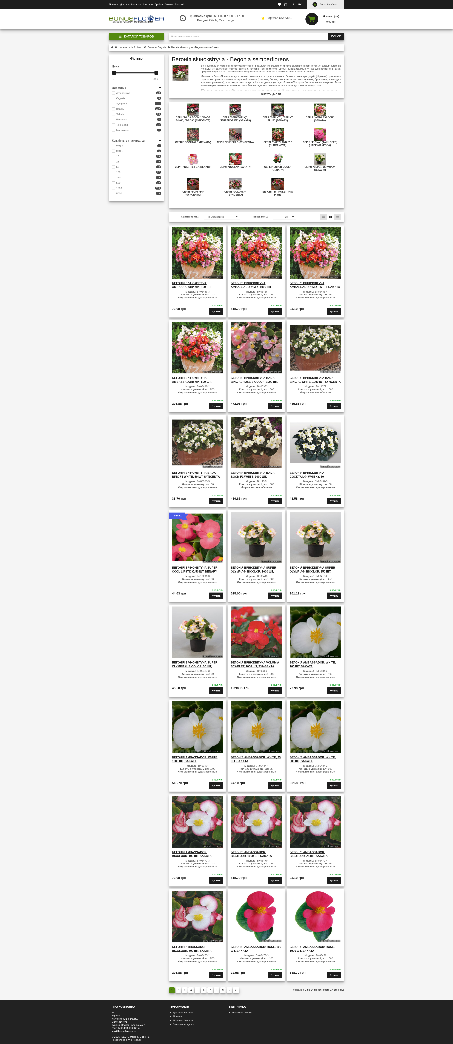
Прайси (158, 4)
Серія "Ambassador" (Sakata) (320, 119)
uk (300, 4)
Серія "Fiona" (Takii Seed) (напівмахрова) (320, 144)
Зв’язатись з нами (242, 1012)
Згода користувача (183, 1024)
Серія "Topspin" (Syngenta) (193, 193)
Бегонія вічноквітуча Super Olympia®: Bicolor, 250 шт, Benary (312, 571)
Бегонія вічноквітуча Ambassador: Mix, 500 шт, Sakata (191, 381)
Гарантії (179, 4)
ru (294, 4)
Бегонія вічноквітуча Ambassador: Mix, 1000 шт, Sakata (251, 287)
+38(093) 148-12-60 (277, 18)
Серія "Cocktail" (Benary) (193, 142)
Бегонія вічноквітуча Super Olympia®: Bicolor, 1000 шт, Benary (253, 571)
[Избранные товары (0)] (279, 4)
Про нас (113, 4)
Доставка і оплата (130, 4)
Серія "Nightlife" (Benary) (193, 166)
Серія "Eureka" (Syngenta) (235, 142)
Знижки (169, 4)
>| (236, 990)
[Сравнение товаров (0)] (285, 4)
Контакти (147, 4)
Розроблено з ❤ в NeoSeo (127, 1039)
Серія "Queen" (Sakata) (235, 166)
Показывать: (260, 216)
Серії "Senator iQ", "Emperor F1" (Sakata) (235, 119)
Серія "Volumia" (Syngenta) (235, 193)
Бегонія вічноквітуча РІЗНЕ (277, 193)
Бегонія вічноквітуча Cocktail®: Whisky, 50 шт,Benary (307, 476)
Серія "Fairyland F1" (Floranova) (277, 144)
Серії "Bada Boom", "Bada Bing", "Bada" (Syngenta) (193, 119)
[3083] (156, 73)
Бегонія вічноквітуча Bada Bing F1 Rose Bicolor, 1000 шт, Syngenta (254, 381)
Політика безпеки (183, 1020)
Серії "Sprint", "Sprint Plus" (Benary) (278, 119)
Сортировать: (190, 216)
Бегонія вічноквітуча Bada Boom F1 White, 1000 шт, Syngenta (253, 476)
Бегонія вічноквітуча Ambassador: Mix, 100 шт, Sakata (191, 287)
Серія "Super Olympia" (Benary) (320, 168)
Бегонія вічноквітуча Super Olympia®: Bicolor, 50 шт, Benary (194, 666)
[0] (114, 73)
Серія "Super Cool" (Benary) (277, 168)
